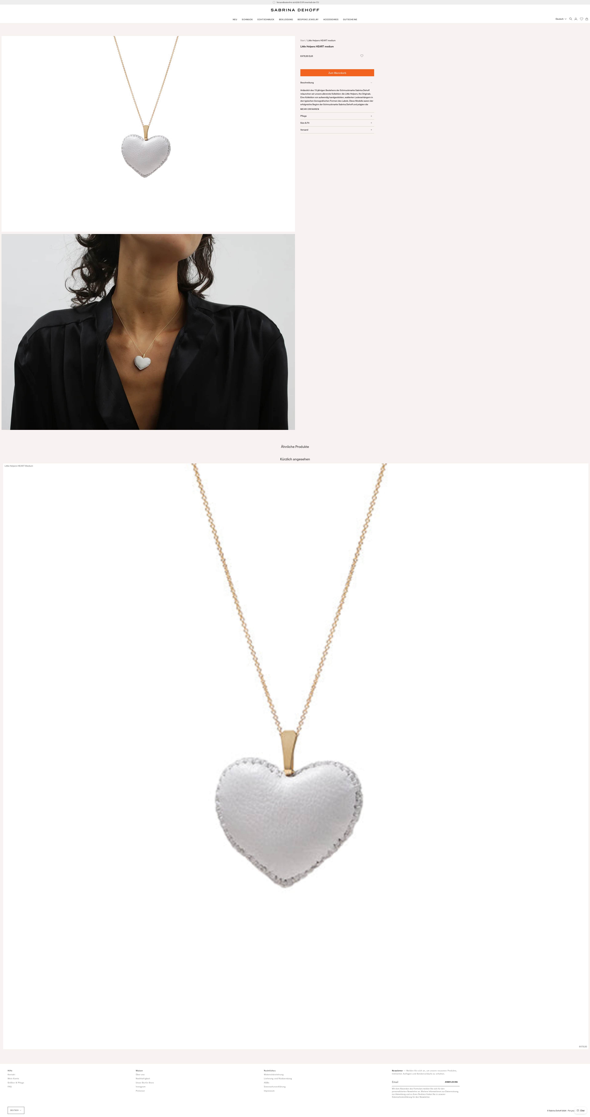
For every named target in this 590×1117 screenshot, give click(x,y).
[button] (247, 19)
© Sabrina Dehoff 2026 (556, 1110)
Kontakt (11, 1074)
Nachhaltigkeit (143, 1078)
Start (302, 40)
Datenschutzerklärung (275, 1086)
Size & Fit (304, 122)
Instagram (141, 1086)
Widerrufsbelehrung (274, 1074)
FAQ (10, 1086)
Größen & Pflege (16, 1082)
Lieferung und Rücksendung (278, 1078)
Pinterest (140, 1090)
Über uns (140, 1074)
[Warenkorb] (587, 19)
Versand (304, 129)
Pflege (303, 115)
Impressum (269, 1090)
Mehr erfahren (309, 109)
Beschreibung (307, 82)
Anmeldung (451, 1082)
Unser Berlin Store (145, 1082)
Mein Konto (13, 1078)
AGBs (266, 1082)
